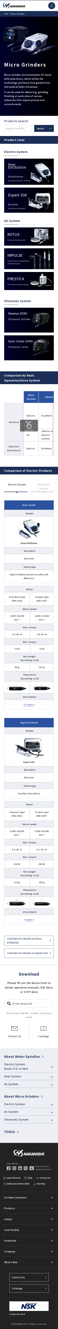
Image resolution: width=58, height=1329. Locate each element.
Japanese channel (43, 1169)
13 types (28, 704)
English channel (42, 1166)
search (40, 128)
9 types (28, 919)
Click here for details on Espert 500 (27, 953)
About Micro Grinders (21, 1096)
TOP (6, 13)
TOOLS (9, 1132)
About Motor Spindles (22, 1056)
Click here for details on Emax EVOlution (24, 940)
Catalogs (17, 1288)
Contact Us (18, 1277)
